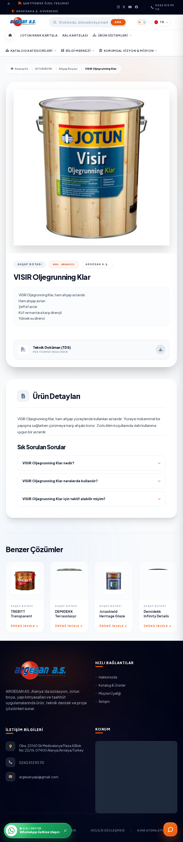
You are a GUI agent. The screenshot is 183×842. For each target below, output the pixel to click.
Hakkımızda (108, 677)
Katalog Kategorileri (31, 51)
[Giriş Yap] (11, 3)
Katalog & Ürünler (112, 685)
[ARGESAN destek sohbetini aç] (170, 829)
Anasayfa (21, 68)
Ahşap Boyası (68, 68)
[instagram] (118, 7)
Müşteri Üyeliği (110, 693)
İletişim (104, 701)
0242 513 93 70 (164, 7)
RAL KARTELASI (75, 35)
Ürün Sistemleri (113, 35)
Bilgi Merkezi (78, 51)
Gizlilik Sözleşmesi (107, 830)
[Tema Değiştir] (142, 22)
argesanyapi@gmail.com (38, 777)
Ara (118, 22)
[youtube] (130, 7)
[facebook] (136, 7)
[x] (124, 7)
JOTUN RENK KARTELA (39, 35)
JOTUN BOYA (43, 68)
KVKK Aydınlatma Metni (157, 830)
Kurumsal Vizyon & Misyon (129, 51)
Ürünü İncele (23, 626)
